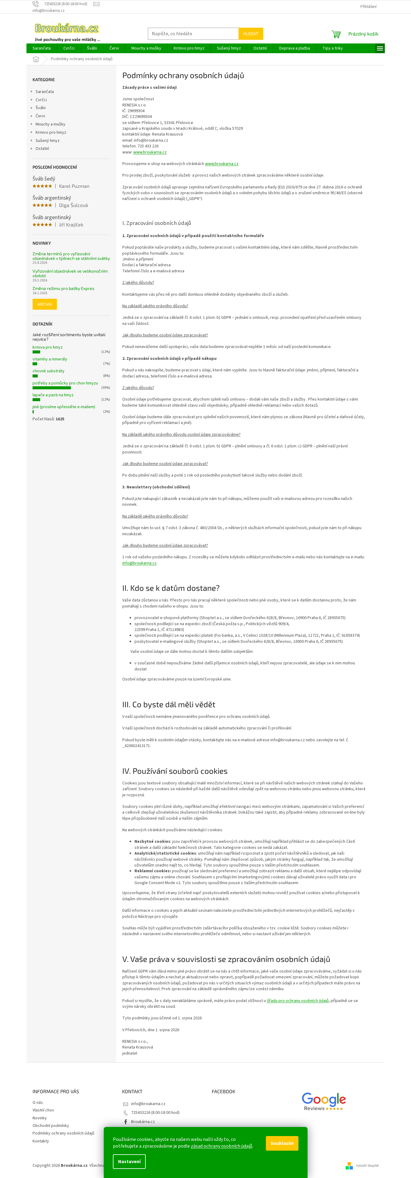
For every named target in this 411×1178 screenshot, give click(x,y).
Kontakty (41, 1141)
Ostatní (42, 149)
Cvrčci (41, 100)
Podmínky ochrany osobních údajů (63, 1133)
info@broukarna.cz (139, 563)
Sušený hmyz (48, 141)
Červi (40, 116)
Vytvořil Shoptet (367, 1165)
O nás (38, 1103)
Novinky (40, 1118)
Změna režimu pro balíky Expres (63, 288)
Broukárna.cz (143, 1122)
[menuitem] (41, 48)
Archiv (44, 304)
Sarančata (45, 92)
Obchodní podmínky (51, 1126)
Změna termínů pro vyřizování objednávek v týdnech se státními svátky (71, 256)
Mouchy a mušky (50, 124)
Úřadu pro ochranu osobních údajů (298, 1001)
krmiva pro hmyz (48, 347)
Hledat (250, 33)
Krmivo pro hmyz (51, 132)
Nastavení (129, 1161)
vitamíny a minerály (50, 359)
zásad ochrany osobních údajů (221, 1146)
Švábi (41, 108)
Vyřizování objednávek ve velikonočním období (70, 273)
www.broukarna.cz (150, 152)
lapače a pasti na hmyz (53, 395)
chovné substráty (48, 371)
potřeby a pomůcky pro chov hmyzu (65, 383)
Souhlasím (282, 1143)
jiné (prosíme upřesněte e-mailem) (64, 407)
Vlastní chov (43, 1110)
